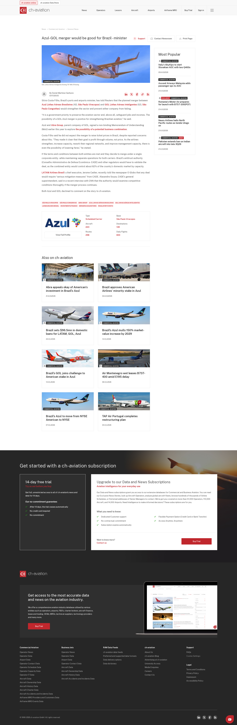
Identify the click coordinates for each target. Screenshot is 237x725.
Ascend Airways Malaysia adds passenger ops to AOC (174, 84)
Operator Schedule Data (30, 667)
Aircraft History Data (29, 686)
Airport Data (25, 660)
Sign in (201, 10)
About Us (149, 652)
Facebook (137, 94)
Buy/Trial (188, 10)
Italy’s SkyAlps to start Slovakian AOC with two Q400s (174, 66)
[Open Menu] (212, 10)
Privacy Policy (192, 673)
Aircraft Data (25, 679)
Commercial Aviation (57, 29)
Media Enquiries (152, 667)
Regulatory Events (105, 206)
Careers (148, 671)
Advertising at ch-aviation (156, 660)
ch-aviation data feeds (113, 652)
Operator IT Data (27, 675)
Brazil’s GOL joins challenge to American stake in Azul (65, 375)
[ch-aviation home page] (35, 10)
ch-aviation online (28, 3)
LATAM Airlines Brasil (53, 172)
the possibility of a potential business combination (101, 129)
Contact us (102, 543)
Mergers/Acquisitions (87, 206)
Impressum (191, 677)
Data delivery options (112, 660)
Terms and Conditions (195, 669)
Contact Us (150, 675)
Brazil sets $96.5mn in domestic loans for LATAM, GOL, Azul (67, 332)
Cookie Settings (193, 656)
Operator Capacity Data (30, 671)
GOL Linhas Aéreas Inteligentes (121, 104)
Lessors (118, 10)
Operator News (26, 652)
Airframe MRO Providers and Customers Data (39, 697)
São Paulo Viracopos (88, 104)
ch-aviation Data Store (49, 3)
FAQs (188, 652)
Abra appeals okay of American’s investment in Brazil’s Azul (67, 289)
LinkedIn (126, 94)
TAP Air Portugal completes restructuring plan (120, 418)
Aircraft (134, 10)
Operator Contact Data (30, 663)
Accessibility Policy (194, 681)
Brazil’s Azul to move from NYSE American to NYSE (66, 418)
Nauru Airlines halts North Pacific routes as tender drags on (173, 123)
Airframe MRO (170, 10)
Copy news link (142, 94)
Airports (151, 10)
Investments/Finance (69, 206)
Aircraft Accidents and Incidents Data (36, 694)
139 (118, 227)
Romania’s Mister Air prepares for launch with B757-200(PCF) (174, 103)
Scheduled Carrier (94, 219)
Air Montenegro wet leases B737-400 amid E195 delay (123, 375)
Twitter (204, 717)
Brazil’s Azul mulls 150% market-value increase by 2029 (123, 332)
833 (118, 235)
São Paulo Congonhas (68, 203)
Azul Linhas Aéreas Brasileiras (57, 104)
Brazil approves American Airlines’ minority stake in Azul (121, 289)
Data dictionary (109, 663)
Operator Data (26, 656)
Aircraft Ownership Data (30, 682)
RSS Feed (148, 94)
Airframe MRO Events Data (31, 701)
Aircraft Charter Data (29, 690)
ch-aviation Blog (152, 656)
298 (87, 235)
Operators (100, 10)
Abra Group (57, 125)
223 (87, 227)
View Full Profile (63, 235)
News (84, 10)
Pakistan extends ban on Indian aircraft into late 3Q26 (174, 142)
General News (72, 29)
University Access (152, 663)
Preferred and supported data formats (119, 656)
